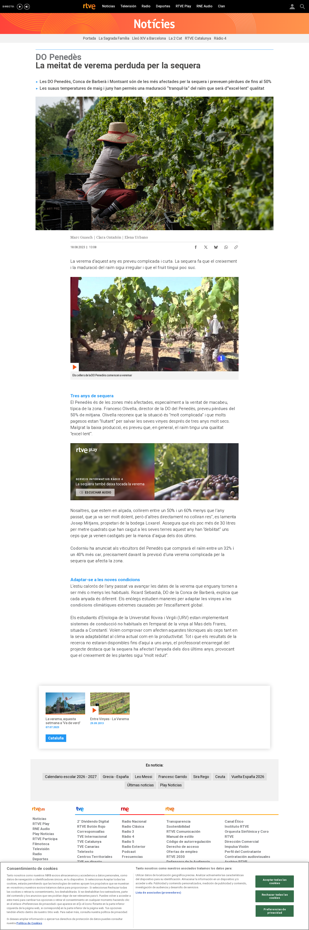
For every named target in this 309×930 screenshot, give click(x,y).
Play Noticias (171, 785)
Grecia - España (116, 776)
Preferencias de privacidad (275, 911)
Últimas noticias (140, 785)
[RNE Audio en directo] (27, 7)
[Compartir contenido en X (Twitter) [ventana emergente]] (206, 246)
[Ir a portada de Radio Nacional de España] (142, 810)
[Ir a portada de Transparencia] (221, 810)
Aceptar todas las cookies (275, 881)
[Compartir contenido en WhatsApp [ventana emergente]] (226, 246)
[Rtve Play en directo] (19, 7)
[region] (154, 896)
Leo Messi (143, 776)
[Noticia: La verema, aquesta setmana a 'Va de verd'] (65, 712)
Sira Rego (201, 776)
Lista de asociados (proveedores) (158, 892)
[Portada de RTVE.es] (89, 6)
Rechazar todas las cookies (275, 896)
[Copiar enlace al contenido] (236, 246)
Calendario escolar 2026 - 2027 (70, 776)
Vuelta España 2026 (247, 776)
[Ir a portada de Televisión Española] (97, 810)
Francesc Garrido (172, 776)
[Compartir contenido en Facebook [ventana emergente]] (196, 246)
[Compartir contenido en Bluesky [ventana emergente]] (216, 246)
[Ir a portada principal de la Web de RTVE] (52, 808)
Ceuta (220, 776)
